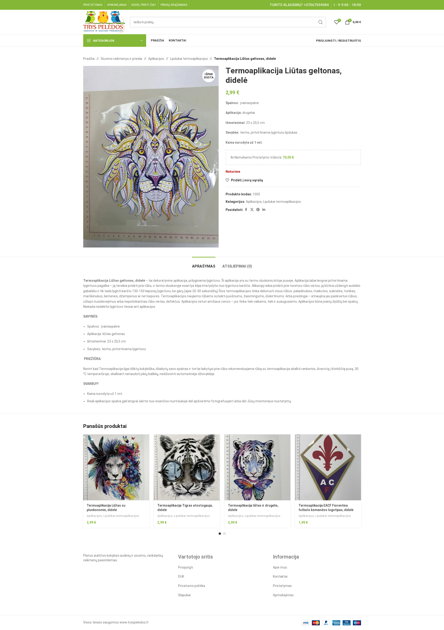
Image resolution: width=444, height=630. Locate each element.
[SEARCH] (320, 22)
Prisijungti (185, 567)
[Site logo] (104, 22)
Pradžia (89, 59)
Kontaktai (280, 576)
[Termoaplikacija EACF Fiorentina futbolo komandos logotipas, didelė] (328, 467)
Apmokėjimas (283, 595)
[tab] (203, 264)
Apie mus (280, 567)
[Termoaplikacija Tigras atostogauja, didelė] (187, 467)
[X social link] (252, 210)
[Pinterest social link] (258, 210)
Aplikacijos (156, 59)
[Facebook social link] (246, 210)
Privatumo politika (191, 586)
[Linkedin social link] (264, 210)
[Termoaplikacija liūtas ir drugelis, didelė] (257, 467)
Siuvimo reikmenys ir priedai (121, 59)
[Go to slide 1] (220, 533)
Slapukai (184, 595)
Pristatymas (282, 586)
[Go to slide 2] (224, 533)
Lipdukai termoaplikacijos (189, 59)
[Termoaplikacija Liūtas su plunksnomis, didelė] (116, 467)
